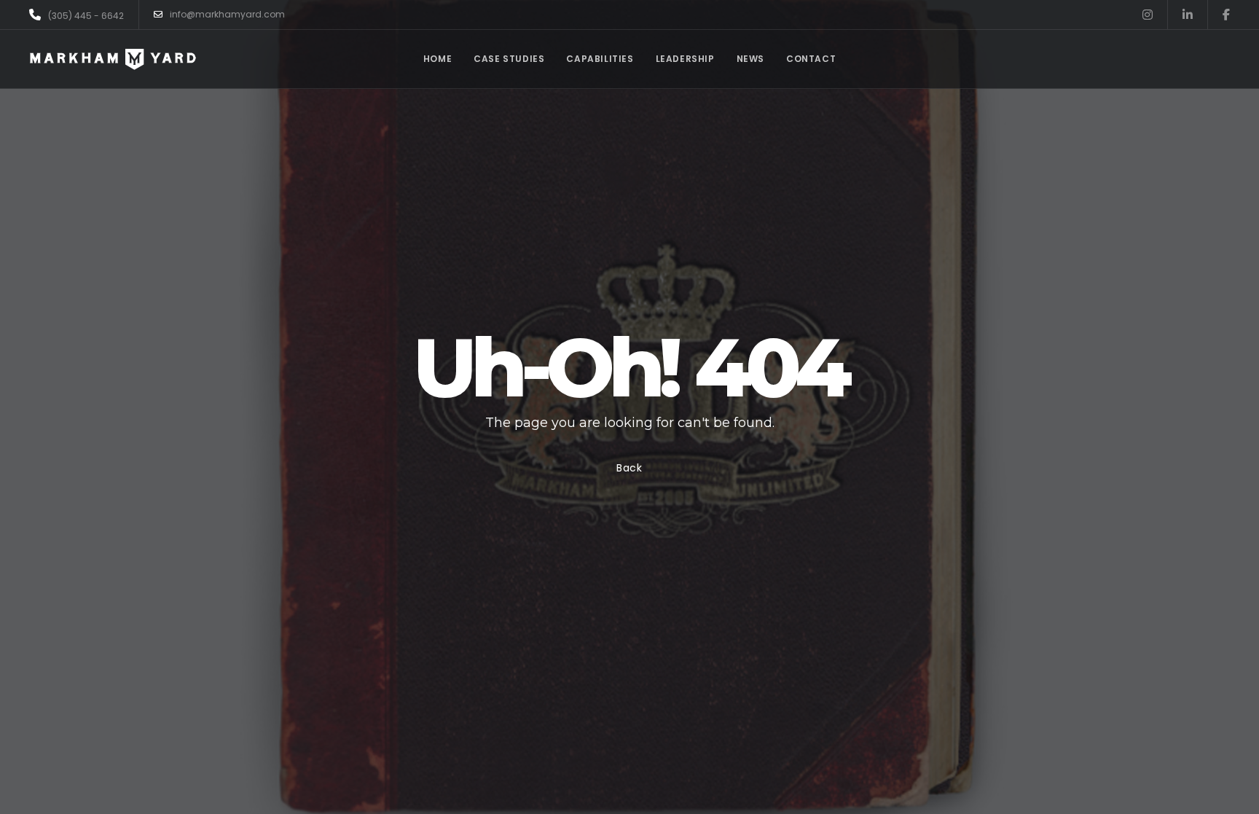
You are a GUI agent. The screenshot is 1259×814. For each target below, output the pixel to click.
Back (629, 468)
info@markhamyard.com (227, 14)
